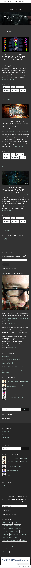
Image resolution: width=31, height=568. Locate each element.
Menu (16, 6)
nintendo (5, 534)
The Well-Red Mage (22, 318)
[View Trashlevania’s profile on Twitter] (3, 485)
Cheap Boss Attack (16, 16)
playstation (10, 537)
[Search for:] (15, 409)
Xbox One (6, 551)
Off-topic (24, 534)
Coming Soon (17, 522)
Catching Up (5, 356)
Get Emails (7, 252)
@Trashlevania (14, 347)
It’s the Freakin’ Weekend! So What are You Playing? (14, 57)
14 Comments (6, 99)
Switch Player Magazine (10, 318)
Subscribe (6, 510)
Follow (5, 264)
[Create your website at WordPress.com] (15, 1)
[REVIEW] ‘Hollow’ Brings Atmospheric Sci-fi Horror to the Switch (15, 125)
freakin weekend (8, 528)
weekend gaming (8, 546)
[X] (3, 239)
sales (18, 540)
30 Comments (6, 230)
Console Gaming (8, 525)
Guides (17, 531)
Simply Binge (5, 320)
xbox (16, 549)
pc (4, 537)
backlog (9, 522)
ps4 (22, 537)
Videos (14, 543)
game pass (18, 528)
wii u (16, 546)
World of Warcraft (8, 549)
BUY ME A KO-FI (6, 431)
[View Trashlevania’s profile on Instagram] (4, 485)
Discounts (17, 525)
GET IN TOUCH (6, 437)
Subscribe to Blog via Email (14, 497)
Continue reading (8, 79)
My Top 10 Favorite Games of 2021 (11, 359)
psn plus (5, 540)
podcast (17, 537)
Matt (8, 394)
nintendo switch (15, 534)
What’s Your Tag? (11, 323)
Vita (19, 543)
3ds (4, 522)
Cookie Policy (8, 561)
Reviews (12, 540)
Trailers (24, 540)
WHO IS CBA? (6, 440)
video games (6, 543)
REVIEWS (4, 434)
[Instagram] (6, 239)
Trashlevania (22, 62)
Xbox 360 (22, 549)
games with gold (8, 531)
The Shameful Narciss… (13, 381)
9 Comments (6, 166)
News (22, 531)
